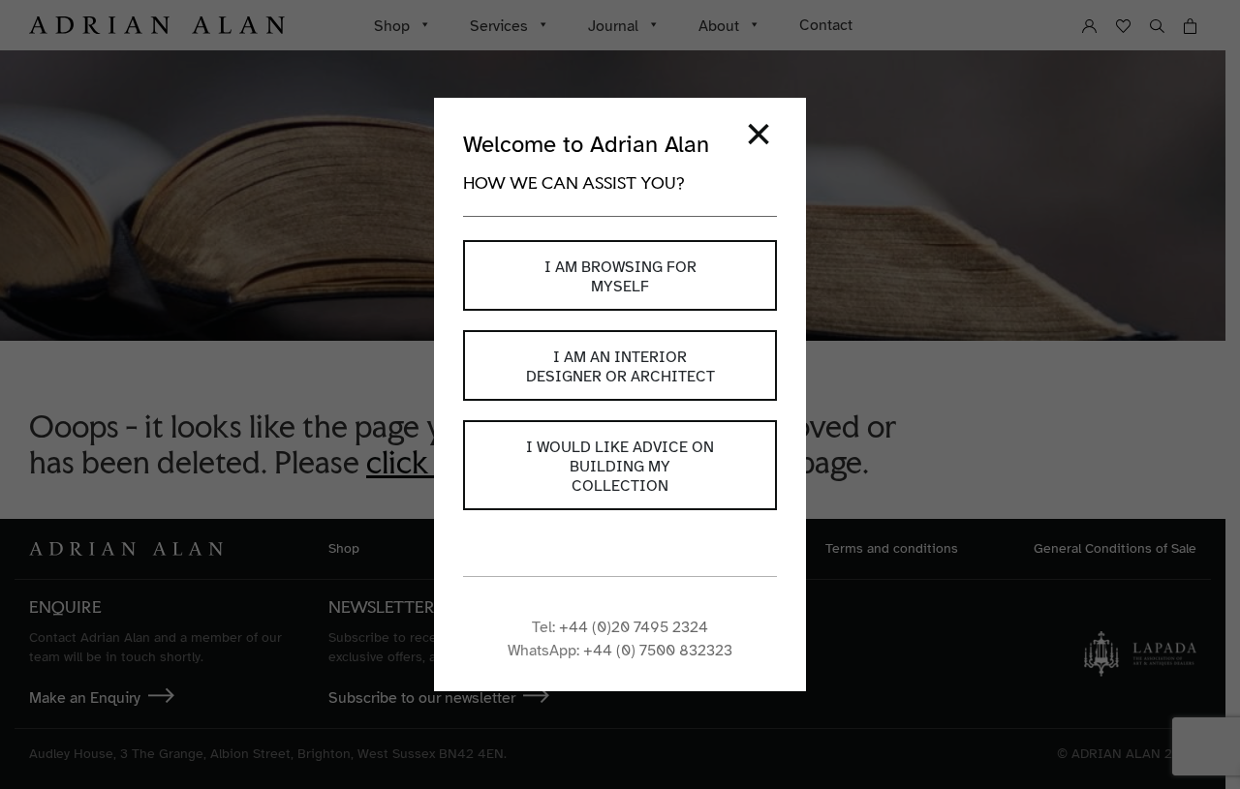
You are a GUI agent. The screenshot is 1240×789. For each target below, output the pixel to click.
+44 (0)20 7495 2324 (633, 627)
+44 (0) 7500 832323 (657, 650)
